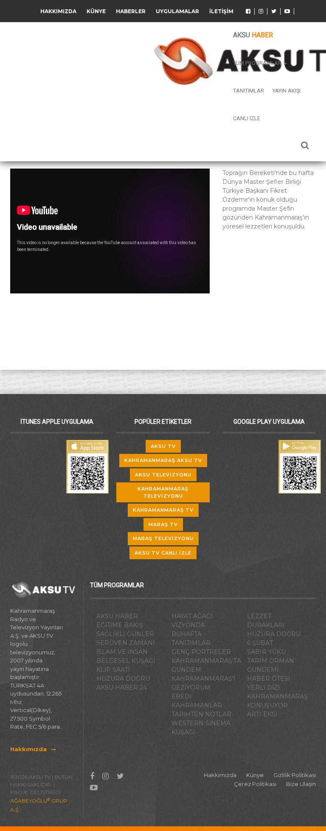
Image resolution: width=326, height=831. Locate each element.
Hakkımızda (58, 11)
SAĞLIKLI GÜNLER (125, 634)
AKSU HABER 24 (121, 687)
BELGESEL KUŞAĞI (125, 661)
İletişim (221, 11)
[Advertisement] (274, 282)
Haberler (131, 11)
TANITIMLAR (191, 643)
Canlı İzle (246, 118)
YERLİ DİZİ (263, 687)
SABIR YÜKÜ (266, 652)
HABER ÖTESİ (268, 678)
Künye (96, 11)
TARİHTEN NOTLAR (201, 714)
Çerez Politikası (255, 783)
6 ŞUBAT (260, 643)
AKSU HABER (117, 616)
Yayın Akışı (287, 90)
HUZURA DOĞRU (123, 678)
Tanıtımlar (248, 90)
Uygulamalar (177, 11)
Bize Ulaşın (301, 783)
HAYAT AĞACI (192, 616)
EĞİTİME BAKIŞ (119, 625)
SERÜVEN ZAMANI (125, 643)
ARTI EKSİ (262, 714)
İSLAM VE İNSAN (122, 652)
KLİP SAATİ (113, 669)
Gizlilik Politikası (294, 775)
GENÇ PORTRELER (201, 652)
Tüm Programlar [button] (258, 63)
